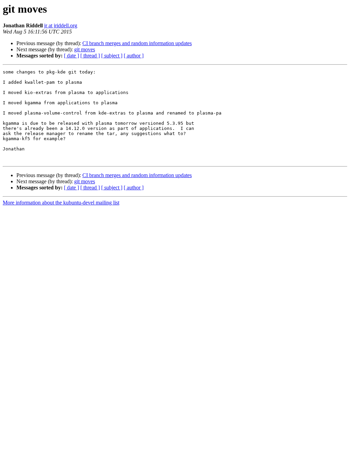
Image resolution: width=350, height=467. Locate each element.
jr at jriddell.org (60, 25)
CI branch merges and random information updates (137, 43)
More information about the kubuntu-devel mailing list (61, 202)
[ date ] (71, 55)
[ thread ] (90, 55)
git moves (84, 49)
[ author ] (134, 55)
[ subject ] (111, 55)
